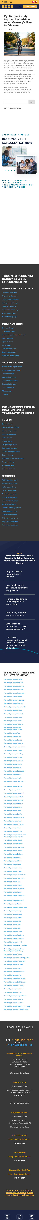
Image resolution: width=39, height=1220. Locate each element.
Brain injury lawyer (7, 424)
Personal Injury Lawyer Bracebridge (14, 935)
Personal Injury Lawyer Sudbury (13, 954)
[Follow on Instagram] (33, 2)
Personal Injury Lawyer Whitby (12, 736)
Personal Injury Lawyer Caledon (13, 892)
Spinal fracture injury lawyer (10, 501)
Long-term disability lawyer (10, 380)
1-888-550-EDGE (29, 6)
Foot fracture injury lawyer (9, 515)
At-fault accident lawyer (9, 313)
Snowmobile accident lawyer (10, 356)
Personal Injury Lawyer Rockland (13, 851)
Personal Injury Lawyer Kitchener (13, 804)
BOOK (7, 1218)
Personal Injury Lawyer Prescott (13, 840)
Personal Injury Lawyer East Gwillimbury (15, 907)
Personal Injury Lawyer (15, 996)
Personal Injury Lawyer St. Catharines (14, 790)
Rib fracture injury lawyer (9, 504)
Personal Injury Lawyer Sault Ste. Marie (15, 982)
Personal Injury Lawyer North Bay (13, 951)
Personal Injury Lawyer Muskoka (13, 932)
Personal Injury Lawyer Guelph (12, 811)
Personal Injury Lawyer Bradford (13, 918)
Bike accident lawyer (8, 328)
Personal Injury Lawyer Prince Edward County (17, 1006)
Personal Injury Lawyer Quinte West (14, 771)
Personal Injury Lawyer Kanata (12, 857)
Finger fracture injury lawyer (10, 525)
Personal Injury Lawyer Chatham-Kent (15, 835)
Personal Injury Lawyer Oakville (13, 721)
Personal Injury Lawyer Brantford (13, 797)
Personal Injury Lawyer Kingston (13, 778)
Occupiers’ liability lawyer (9, 384)
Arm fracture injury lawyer (9, 494)
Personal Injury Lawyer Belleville (13, 764)
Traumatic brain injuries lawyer (10, 427)
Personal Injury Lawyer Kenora (12, 968)
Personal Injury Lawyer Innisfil (12, 921)
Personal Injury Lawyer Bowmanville (14, 747)
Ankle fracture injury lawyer (10, 480)
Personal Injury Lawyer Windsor (13, 831)
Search (32, 102)
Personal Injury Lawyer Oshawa (13, 740)
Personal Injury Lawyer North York (13, 683)
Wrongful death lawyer (8, 462)
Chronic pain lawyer (7, 455)
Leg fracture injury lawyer (9, 490)
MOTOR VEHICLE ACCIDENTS (17, 288)
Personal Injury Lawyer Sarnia (12, 828)
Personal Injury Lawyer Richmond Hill (14, 707)
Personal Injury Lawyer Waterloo (13, 807)
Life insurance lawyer (8, 387)
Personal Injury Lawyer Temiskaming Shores (16, 958)
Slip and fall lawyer (7, 338)
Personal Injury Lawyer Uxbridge (13, 750)
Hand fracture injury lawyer (9, 511)
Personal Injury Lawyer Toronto (13, 679)
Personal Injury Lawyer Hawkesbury (14, 847)
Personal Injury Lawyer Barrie (12, 925)
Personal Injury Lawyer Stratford (13, 814)
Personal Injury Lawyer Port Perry (13, 754)
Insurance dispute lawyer (9, 377)
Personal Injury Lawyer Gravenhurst (14, 938)
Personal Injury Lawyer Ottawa (13, 871)
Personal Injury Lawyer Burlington (13, 724)
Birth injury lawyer (7, 441)
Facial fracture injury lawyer (10, 521)
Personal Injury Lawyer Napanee (13, 774)
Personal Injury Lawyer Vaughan (13, 696)
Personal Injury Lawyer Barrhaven (13, 854)
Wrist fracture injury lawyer (9, 483)
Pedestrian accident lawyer (10, 296)
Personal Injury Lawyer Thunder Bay (14, 985)
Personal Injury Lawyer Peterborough (14, 978)
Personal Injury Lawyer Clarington (13, 743)
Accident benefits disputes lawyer (12, 367)
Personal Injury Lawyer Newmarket (14, 900)
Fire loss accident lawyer (9, 349)
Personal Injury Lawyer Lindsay (13, 975)
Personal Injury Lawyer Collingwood (14, 895)
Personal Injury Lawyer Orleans (13, 861)
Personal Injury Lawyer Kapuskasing (14, 971)
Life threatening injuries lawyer (11, 452)
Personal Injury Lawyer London (13, 821)
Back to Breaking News (12, 108)
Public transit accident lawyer (10, 310)
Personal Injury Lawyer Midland (13, 942)
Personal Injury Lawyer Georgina (13, 911)
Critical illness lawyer (8, 374)
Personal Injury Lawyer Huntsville (13, 989)
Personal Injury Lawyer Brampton (13, 703)
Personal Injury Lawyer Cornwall (13, 868)
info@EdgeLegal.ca (19, 1044)
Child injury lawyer (7, 438)
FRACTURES (8, 476)
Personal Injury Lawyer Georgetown (14, 889)
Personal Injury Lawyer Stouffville (13, 1003)
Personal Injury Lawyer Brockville (13, 837)
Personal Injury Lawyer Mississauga (14, 700)
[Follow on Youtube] (36, 2)
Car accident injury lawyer (9, 293)
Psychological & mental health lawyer (13, 458)
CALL (19, 1218)
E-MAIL (32, 1218)
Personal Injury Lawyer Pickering (13, 729)
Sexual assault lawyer (8, 469)
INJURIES (7, 419)
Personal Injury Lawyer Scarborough (14, 693)
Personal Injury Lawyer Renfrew (13, 885)
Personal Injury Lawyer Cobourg (13, 757)
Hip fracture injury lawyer (9, 487)
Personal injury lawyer (8, 465)
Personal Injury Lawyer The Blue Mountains (16, 1010)
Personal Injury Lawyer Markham (13, 717)
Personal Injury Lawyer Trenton (13, 768)
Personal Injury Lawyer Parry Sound (14, 949)
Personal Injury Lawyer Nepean (13, 864)
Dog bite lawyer (6, 345)
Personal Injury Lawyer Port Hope (13, 761)
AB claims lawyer (7, 391)
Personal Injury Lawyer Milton (12, 728)
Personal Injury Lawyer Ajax (12, 733)
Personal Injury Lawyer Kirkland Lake (14, 961)
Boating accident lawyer (9, 352)
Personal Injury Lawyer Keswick (13, 914)
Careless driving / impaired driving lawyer (13, 335)
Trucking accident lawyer (9, 306)
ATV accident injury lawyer (9, 317)
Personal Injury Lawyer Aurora (12, 904)
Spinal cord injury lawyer (9, 434)
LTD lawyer (5, 394)
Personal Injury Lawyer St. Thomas (14, 824)
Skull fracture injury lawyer (9, 497)
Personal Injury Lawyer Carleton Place (15, 875)
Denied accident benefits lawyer (11, 370)
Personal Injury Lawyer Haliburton (13, 999)
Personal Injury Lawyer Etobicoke (13, 690)
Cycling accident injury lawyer (10, 299)
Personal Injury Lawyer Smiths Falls (14, 878)
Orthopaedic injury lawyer (9, 445)
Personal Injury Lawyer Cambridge (13, 800)
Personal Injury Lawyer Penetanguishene (15, 945)
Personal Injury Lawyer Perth (12, 882)
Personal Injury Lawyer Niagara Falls (14, 793)
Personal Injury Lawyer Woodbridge (14, 714)
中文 (10, 2)
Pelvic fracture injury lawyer (10, 518)
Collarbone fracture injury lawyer (11, 508)
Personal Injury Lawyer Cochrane (13, 965)
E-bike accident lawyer (8, 331)
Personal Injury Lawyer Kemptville (13, 844)
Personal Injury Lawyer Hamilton (13, 786)
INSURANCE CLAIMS (12, 362)
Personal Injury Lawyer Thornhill (13, 710)
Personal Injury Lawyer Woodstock (14, 817)
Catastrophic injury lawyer (9, 448)
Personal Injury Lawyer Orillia (12, 928)
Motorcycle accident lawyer (10, 303)
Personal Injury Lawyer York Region (14, 686)
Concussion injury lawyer (9, 431)
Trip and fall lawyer (7, 342)
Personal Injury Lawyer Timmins (13, 992)
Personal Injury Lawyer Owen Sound (14, 781)
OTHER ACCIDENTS (12, 323)
